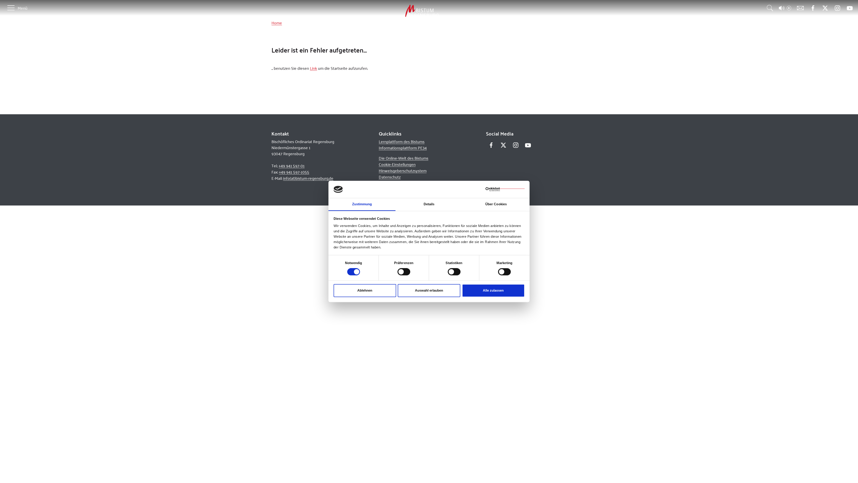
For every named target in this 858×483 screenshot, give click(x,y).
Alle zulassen (493, 290)
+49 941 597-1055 (294, 172)
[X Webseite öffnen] (825, 8)
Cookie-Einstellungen (397, 164)
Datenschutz (390, 177)
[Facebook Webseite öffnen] (813, 8)
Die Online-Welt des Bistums (403, 158)
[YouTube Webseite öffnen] (850, 8)
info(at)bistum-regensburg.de (308, 178)
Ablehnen (364, 290)
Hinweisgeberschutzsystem (403, 170)
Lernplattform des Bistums (402, 141)
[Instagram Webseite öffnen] (837, 8)
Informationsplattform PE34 (403, 148)
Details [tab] (429, 204)
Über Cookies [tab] (496, 204)
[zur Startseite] (398, 11)
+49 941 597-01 (292, 166)
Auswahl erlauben (429, 290)
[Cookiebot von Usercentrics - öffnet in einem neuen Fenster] (505, 189)
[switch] (403, 271)
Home (276, 23)
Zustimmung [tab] (362, 204)
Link (313, 68)
